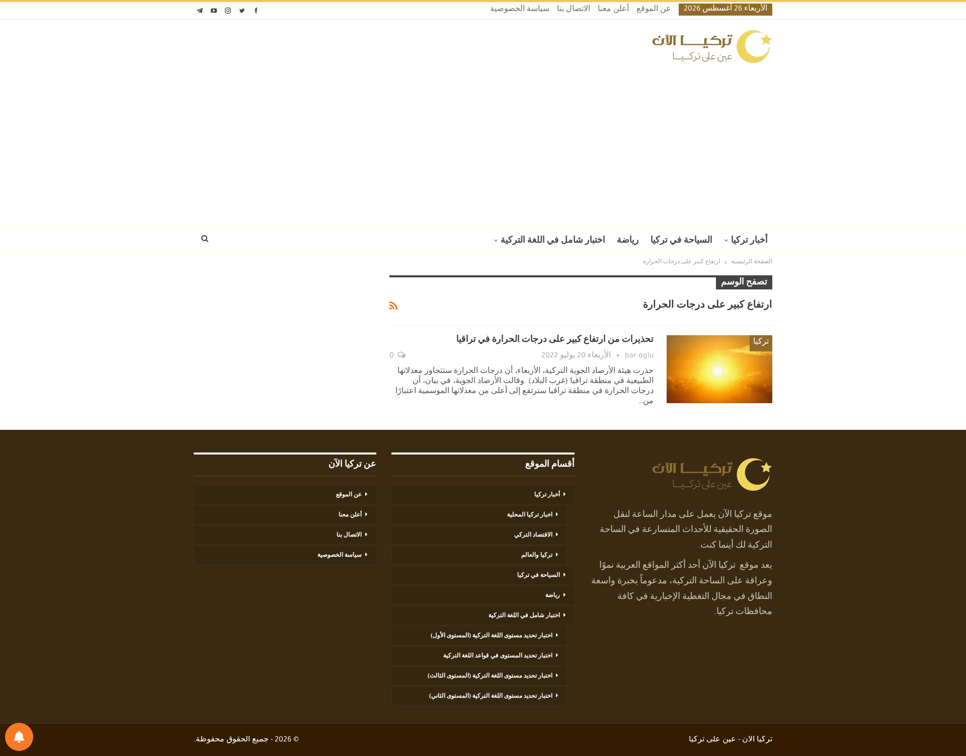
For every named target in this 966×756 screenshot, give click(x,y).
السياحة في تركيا (681, 241)
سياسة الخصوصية (519, 10)
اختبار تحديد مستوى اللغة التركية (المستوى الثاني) (490, 697)
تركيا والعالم (536, 556)
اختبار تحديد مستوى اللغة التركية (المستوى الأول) (491, 636)
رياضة (628, 241)
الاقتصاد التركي (533, 536)
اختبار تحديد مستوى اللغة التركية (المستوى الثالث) (490, 676)
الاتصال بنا (573, 10)
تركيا (761, 343)
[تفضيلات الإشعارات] (19, 737)
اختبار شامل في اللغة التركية (553, 241)
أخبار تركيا (749, 241)
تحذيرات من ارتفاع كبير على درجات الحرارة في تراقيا (555, 340)
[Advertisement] (483, 142)
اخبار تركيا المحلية (529, 515)
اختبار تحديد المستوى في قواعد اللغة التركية (497, 656)
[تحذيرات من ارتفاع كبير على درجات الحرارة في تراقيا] (719, 369)
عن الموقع (653, 10)
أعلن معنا (613, 10)
